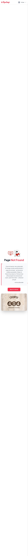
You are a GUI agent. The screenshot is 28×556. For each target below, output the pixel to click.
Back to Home (14, 289)
